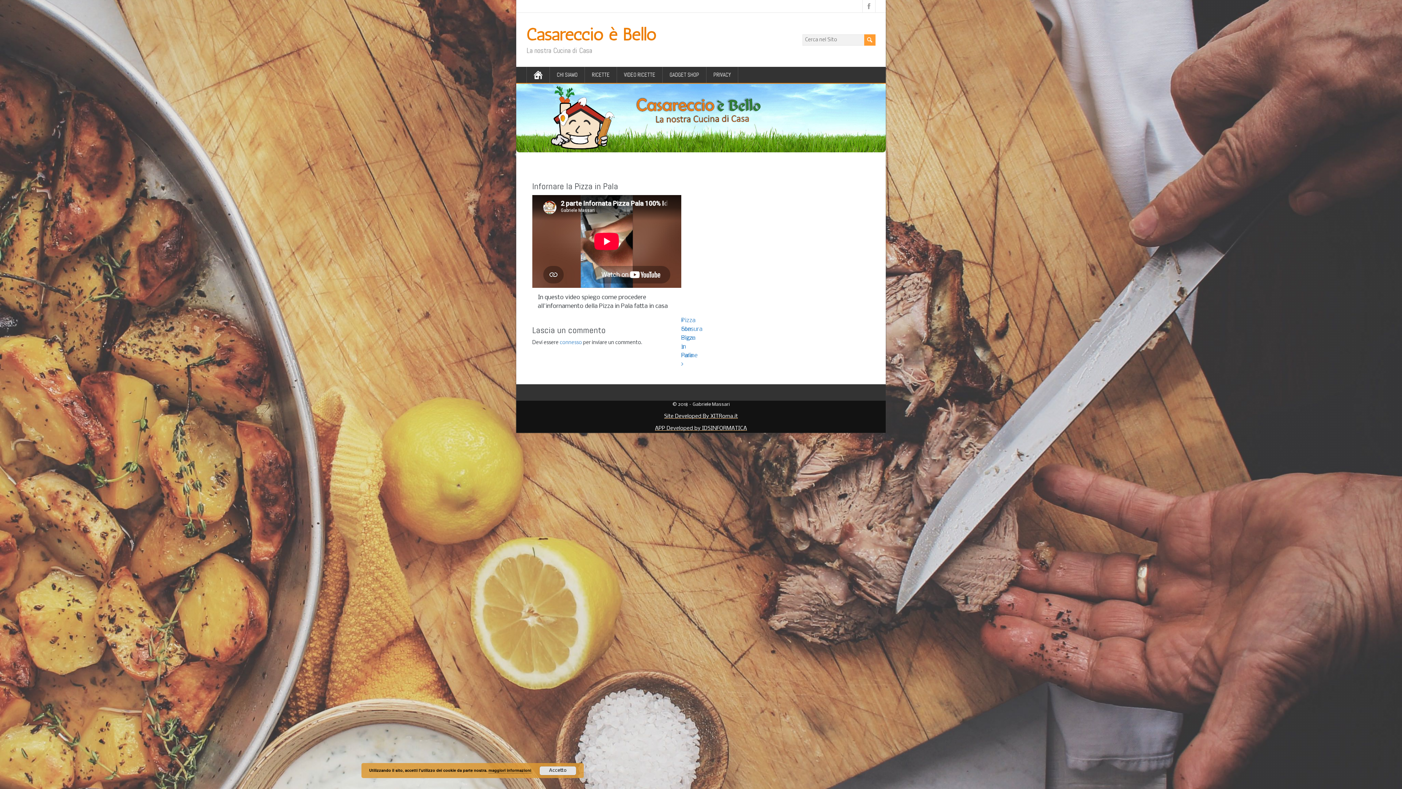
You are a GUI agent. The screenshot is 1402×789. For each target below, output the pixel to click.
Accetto (558, 770)
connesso (571, 343)
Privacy (722, 74)
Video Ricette (639, 74)
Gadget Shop (684, 74)
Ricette (601, 74)
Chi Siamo (567, 74)
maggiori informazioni (510, 770)
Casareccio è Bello (591, 34)
